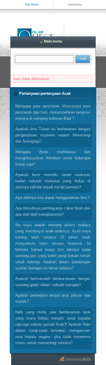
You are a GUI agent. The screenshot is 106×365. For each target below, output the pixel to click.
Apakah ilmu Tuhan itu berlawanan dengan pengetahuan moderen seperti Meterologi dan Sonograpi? (52, 135)
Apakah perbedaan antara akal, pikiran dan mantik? (52, 298)
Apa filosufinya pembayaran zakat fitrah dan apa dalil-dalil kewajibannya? (52, 211)
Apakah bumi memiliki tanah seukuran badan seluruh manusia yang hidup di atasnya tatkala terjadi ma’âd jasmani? (52, 181)
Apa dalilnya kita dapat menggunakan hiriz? (52, 197)
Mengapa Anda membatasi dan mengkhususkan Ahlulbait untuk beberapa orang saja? (52, 158)
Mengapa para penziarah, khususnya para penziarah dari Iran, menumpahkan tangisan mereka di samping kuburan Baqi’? (52, 112)
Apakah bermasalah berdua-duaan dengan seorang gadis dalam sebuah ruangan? (52, 281)
